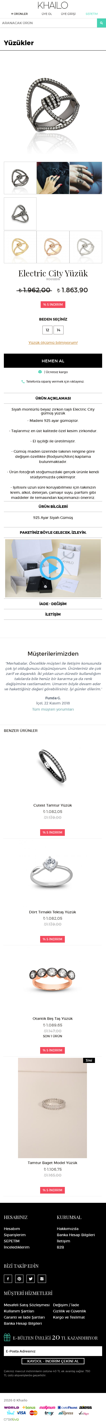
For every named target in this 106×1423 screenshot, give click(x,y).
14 (58, 330)
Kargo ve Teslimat (69, 1317)
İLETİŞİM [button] (53, 614)
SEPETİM (92, 14)
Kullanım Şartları (19, 1311)
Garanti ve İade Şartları (24, 1317)
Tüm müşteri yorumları (53, 709)
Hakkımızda (67, 1228)
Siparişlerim (15, 1235)
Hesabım (12, 1228)
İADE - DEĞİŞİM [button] (53, 604)
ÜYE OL (47, 14)
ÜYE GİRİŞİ (68, 14)
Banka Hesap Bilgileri (76, 1235)
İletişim (63, 1241)
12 (47, 330)
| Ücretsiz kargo (55, 372)
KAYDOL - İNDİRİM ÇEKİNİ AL (53, 1361)
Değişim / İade (66, 1305)
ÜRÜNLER (20, 14)
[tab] (53, 398)
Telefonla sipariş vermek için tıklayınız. (55, 381)
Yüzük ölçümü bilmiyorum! (53, 342)
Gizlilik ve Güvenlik (69, 1311)
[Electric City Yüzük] (53, 104)
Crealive (11, 1419)
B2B (60, 1247)
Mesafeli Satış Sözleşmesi (27, 1305)
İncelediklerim (17, 1247)
